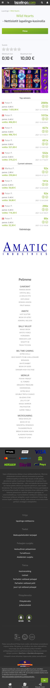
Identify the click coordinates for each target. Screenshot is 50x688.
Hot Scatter (25, 314)
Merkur (25, 375)
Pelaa (25, 31)
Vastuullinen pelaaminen (25, 549)
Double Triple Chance (25, 394)
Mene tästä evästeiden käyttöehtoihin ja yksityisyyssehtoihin (18, 676)
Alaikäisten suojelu (25, 557)
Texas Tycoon (25, 345)
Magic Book (25, 329)
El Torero (25, 382)
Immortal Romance (25, 425)
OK (44, 680)
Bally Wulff (25, 326)
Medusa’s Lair (25, 339)
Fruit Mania (25, 305)
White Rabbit (25, 363)
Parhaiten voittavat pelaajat (25, 579)
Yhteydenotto (25, 601)
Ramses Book (25, 289)
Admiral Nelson (25, 320)
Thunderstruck (25, 428)
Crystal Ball (25, 293)
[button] (2, 2)
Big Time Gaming (25, 350)
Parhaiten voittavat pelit (25, 583)
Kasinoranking (25, 571)
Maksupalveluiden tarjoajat (25, 535)
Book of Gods (25, 366)
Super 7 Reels (25, 410)
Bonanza (25, 360)
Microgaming (25, 415)
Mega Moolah (25, 419)
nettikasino (33, 495)
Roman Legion (25, 302)
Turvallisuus (25, 553)
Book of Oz (25, 422)
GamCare (22, 653)
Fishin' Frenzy (25, 378)
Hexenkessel (25, 388)
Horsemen (25, 335)
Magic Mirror (25, 403)
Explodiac (25, 299)
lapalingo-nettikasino (25, 521)
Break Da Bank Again (25, 431)
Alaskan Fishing (25, 434)
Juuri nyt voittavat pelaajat (25, 587)
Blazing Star (25, 397)
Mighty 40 (25, 342)
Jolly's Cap (25, 400)
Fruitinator (25, 407)
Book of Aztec (25, 317)
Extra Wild (25, 391)
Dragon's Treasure (25, 385)
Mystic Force (25, 332)
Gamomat (25, 286)
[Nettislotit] (25, 249)
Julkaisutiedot (25, 605)
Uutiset (25, 575)
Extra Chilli (25, 354)
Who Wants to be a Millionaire (25, 357)
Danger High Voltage (25, 369)
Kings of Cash (25, 437)
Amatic (25, 311)
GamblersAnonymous (35, 653)
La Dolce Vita (25, 296)
